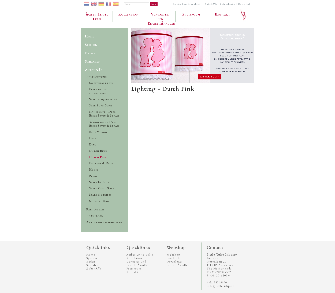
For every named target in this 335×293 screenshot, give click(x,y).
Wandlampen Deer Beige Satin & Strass (104, 124)
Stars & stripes (100, 195)
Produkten (194, 4)
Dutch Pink (98, 157)
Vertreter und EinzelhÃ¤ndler (161, 17)
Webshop (173, 255)
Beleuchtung (227, 4)
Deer (92, 138)
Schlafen (92, 61)
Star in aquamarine (103, 99)
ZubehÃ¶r (211, 4)
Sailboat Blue (99, 201)
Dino (93, 144)
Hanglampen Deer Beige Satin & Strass (104, 114)
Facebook (173, 258)
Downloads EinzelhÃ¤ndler (178, 263)
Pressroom (191, 14)
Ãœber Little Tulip (97, 16)
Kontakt (222, 14)
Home (89, 36)
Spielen (91, 45)
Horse (93, 170)
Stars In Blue (99, 182)
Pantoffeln (95, 209)
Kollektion (128, 14)
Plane (93, 176)
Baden (90, 53)
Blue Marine (98, 132)
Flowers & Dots (101, 163)
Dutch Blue (98, 151)
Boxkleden (94, 216)
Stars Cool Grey (101, 188)
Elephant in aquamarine (98, 91)
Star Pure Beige (101, 105)
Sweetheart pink (101, 83)
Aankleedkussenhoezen (104, 222)
